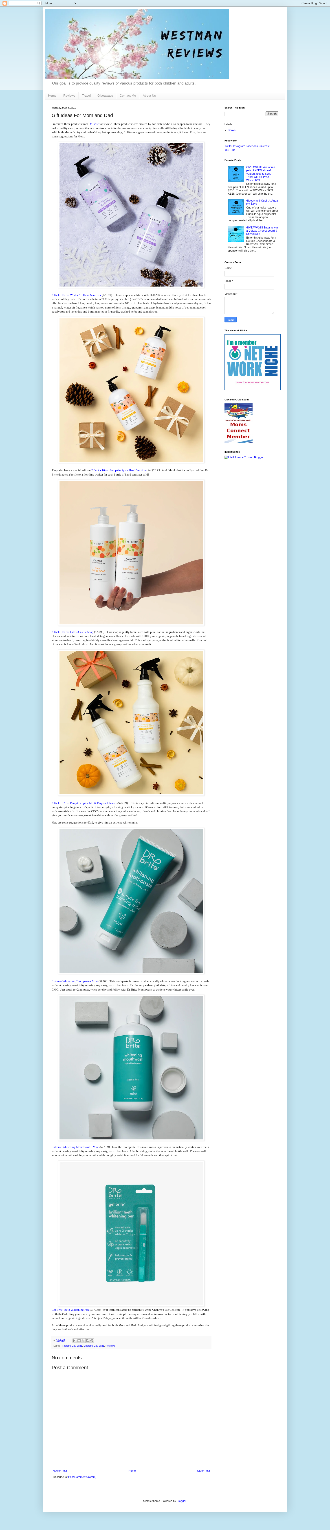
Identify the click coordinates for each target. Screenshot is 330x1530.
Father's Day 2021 (72, 1345)
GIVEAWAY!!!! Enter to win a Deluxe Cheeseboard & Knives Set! (262, 231)
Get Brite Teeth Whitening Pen (70, 1309)
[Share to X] (83, 1340)
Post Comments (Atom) (82, 1477)
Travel (86, 95)
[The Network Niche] (252, 389)
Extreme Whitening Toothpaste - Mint (75, 981)
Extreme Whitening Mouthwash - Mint (75, 1147)
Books (231, 130)
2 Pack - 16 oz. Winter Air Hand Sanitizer (77, 295)
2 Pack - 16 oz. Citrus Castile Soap (72, 632)
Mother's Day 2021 (94, 1345)
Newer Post (60, 1470)
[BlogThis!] (79, 1340)
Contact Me (128, 95)
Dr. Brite (94, 124)
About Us (149, 95)
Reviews (69, 95)
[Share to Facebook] (87, 1340)
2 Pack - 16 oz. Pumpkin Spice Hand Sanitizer (119, 470)
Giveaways (105, 95)
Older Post (203, 1470)
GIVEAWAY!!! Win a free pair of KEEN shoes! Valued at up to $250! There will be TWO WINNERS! (260, 174)
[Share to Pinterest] (92, 1340)
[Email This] (75, 1340)
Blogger (181, 1501)
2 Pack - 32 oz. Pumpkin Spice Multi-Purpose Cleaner (84, 803)
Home (52, 95)
